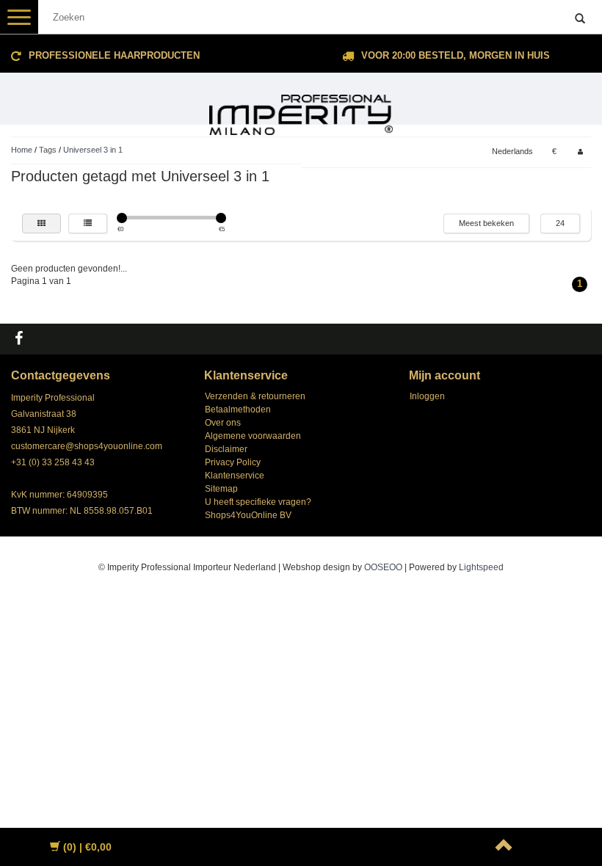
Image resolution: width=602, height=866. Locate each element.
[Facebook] (20, 339)
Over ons (223, 423)
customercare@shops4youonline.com (86, 446)
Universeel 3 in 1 (93, 149)
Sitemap (221, 489)
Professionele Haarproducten (114, 55)
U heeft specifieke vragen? (258, 502)
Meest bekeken (486, 223)
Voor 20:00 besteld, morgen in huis (455, 55)
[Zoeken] (580, 19)
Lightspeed (481, 567)
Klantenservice (234, 475)
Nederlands (512, 151)
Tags (48, 149)
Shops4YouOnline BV (248, 515)
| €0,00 (87, 847)
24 (560, 223)
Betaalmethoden (238, 409)
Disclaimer (226, 449)
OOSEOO (383, 567)
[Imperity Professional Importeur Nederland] (301, 108)
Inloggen (427, 396)
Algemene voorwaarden (253, 436)
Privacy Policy (233, 462)
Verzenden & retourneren (255, 396)
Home (21, 149)
